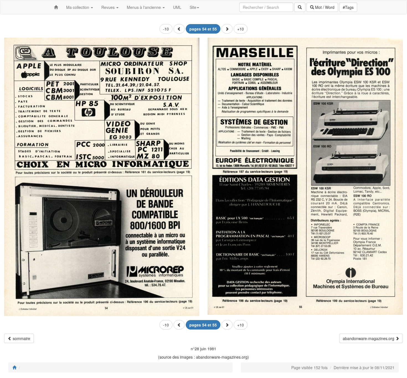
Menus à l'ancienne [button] (144, 7)
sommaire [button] (21, 338)
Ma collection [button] (78, 7)
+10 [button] (240, 29)
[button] (179, 29)
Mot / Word (324, 7)
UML (177, 7)
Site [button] (193, 7)
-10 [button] (166, 29)
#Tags (348, 7)
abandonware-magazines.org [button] (369, 338)
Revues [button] (108, 7)
